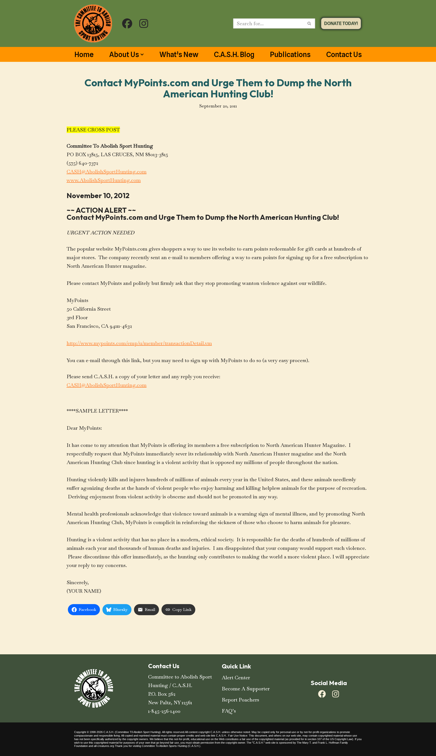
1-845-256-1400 (164, 711)
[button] (142, 54)
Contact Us (344, 54)
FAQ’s (229, 711)
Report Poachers (240, 699)
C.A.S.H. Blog (234, 54)
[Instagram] (335, 693)
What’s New (178, 54)
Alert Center (236, 677)
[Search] (309, 23)
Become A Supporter (246, 688)
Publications (290, 54)
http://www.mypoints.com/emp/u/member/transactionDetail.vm (139, 343)
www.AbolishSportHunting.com (104, 180)
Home (84, 54)
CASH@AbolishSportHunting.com (107, 171)
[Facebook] (321, 693)
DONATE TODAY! (341, 23)
